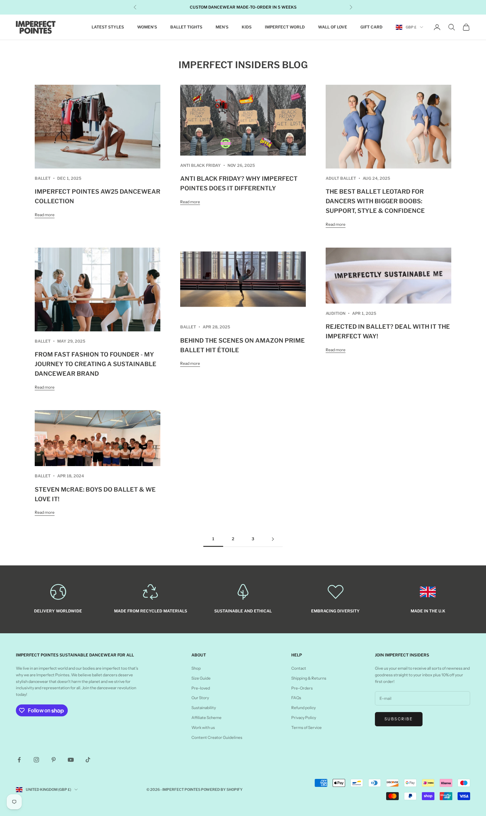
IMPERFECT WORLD (285, 26)
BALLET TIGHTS (186, 26)
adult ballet (341, 178)
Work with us (203, 727)
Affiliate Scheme (206, 717)
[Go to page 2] (273, 539)
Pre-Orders (302, 688)
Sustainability (203, 707)
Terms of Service (306, 727)
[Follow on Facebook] (19, 759)
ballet (43, 178)
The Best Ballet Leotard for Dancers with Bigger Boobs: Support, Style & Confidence (375, 201)
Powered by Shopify (222, 789)
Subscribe (399, 718)
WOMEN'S (147, 26)
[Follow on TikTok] (88, 759)
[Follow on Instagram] (36, 759)
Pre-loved (200, 688)
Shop (196, 668)
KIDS (247, 26)
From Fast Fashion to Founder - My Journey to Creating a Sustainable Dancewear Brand (95, 364)
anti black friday (200, 165)
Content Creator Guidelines (216, 737)
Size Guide (201, 678)
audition (335, 313)
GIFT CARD (371, 26)
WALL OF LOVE (332, 26)
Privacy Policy (303, 717)
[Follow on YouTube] (70, 759)
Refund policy (303, 707)
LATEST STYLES (108, 26)
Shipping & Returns (308, 678)
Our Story (200, 697)
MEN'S (222, 26)
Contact (298, 668)
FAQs (296, 697)
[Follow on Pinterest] (53, 759)
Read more (45, 214)
